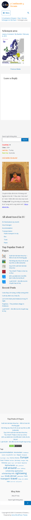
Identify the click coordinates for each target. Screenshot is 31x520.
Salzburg (23, 468)
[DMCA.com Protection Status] (15, 446)
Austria (3, 455)
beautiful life (9, 455)
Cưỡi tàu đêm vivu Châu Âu (11, 296)
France (6, 460)
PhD (17, 465)
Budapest (24, 455)
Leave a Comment (8, 34)
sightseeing (21, 473)
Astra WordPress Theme (19, 515)
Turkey (19, 479)
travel (14, 478)
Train (5, 240)
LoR (16, 463)
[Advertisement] (15, 329)
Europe (24, 457)
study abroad (10, 476)
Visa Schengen (7, 225)
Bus (5, 237)
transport (5, 478)
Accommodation (7, 228)
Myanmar (24, 463)
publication (21, 465)
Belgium (19, 455)
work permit (19, 481)
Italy (27, 460)
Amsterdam (18, 452)
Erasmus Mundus (14, 458)
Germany (17, 460)
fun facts (12, 460)
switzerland (20, 476)
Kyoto (13, 463)
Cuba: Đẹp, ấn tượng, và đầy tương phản (15, 293)
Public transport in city (11, 233)
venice (26, 479)
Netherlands (10, 465)
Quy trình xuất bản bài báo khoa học (15, 432)
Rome (18, 468)
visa (8, 481)
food (2, 460)
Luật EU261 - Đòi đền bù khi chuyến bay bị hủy (16, 442)
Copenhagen (3, 458)
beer (15, 455)
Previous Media (15, 69)
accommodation (6, 452)
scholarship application (14, 471)
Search (25, 140)
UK (23, 479)
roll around (10, 468)
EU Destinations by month (10, 222)
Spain (2, 476)
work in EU (12, 481)
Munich (19, 463)
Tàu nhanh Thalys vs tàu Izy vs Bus (15, 435)
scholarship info (8, 473)
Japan (9, 463)
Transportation (7, 231)
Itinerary (4, 463)
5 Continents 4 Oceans (17, 4)
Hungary (23, 460)
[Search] (27, 503)
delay (8, 458)
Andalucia (25, 452)
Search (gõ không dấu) (9, 136)
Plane (5, 243)
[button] (28, 13)
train (26, 476)
